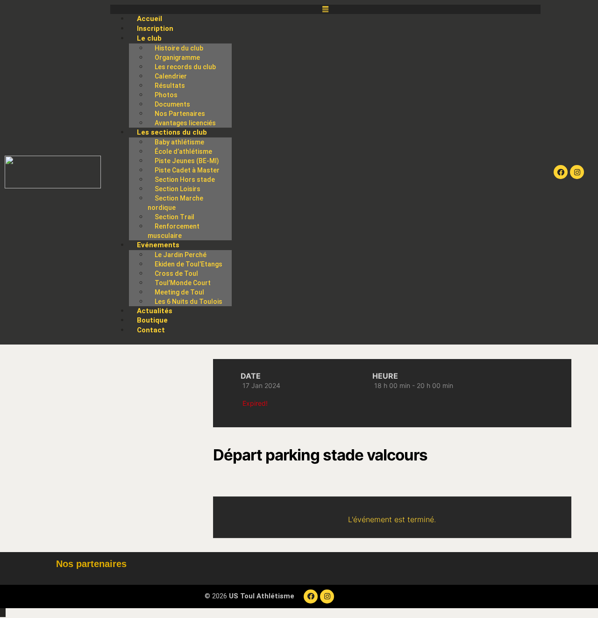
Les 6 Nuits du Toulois (188, 301)
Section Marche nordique (175, 202)
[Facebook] (561, 172)
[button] (325, 9)
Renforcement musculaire (173, 231)
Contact (151, 330)
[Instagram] (577, 172)
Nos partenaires (91, 564)
